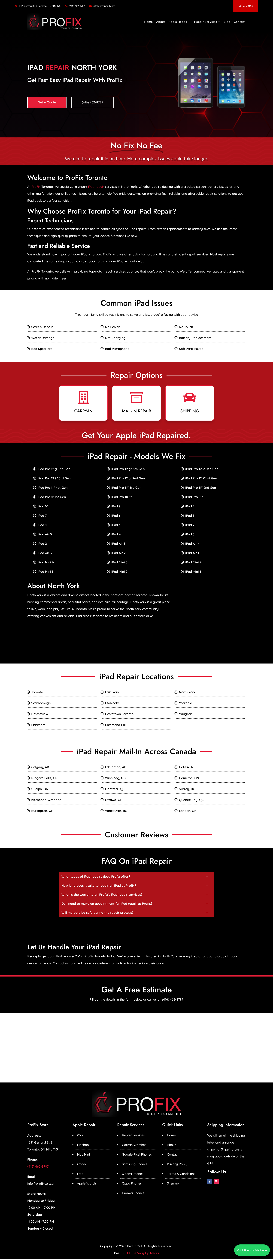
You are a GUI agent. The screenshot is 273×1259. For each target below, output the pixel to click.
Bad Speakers (41, 349)
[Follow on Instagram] (216, 1181)
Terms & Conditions (181, 1174)
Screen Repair (42, 327)
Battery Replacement (195, 338)
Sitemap (173, 1183)
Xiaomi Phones (132, 1174)
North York (187, 692)
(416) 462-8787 (77, 5)
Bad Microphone (117, 349)
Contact (240, 22)
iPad (80, 1174)
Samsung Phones (134, 1164)
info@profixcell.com (104, 5)
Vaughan (186, 714)
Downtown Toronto (119, 714)
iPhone (82, 1164)
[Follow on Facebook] (209, 1181)
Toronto (37, 692)
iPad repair (96, 187)
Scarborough (41, 703)
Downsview (39, 714)
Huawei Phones (133, 1193)
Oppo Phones (132, 1183)
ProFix (35, 187)
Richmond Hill (115, 725)
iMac (80, 1135)
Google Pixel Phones (137, 1154)
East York (112, 692)
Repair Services (205, 22)
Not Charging (115, 338)
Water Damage (42, 338)
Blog (227, 22)
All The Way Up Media (142, 1253)
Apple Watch (86, 1183)
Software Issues (191, 349)
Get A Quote (246, 5)
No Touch (186, 327)
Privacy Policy (177, 1164)
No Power (112, 327)
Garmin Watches (134, 1145)
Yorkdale (185, 703)
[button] (136, 876)
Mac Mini (83, 1154)
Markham (38, 725)
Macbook (84, 1145)
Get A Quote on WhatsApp (252, 1250)
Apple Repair (178, 22)
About (160, 22)
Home (148, 22)
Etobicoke (112, 703)
